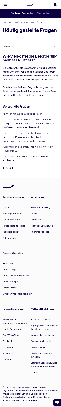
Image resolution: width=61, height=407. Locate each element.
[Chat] (57, 402)
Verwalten (28, 13)
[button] (6, 4)
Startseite (7, 22)
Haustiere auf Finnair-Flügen (29, 95)
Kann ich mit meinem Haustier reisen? (23, 113)
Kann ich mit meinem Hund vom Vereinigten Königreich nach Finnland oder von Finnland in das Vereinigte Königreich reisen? (28, 123)
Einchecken (43, 13)
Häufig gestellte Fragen (25, 22)
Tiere (40, 22)
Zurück (9, 168)
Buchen (15, 13)
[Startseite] (30, 4)
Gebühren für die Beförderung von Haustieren (28, 79)
